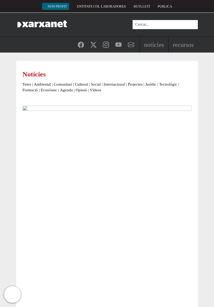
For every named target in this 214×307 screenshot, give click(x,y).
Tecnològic (168, 84)
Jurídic (150, 84)
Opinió (81, 90)
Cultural (81, 84)
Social (96, 84)
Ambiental (42, 84)
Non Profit (57, 6)
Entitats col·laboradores (101, 6)
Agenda (66, 90)
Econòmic (49, 90)
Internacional (114, 84)
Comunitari (63, 84)
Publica (165, 6)
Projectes (135, 84)
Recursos (183, 44)
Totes (26, 84)
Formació (30, 90)
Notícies (154, 44)
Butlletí (142, 6)
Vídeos (95, 90)
